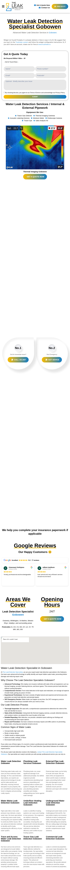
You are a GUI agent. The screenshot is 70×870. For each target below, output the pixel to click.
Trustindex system (21, 42)
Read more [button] (41, 583)
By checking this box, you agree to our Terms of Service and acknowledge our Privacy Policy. (35, 92)
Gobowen (18, 614)
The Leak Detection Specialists (13, 672)
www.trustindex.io (44, 44)
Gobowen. (53, 33)
